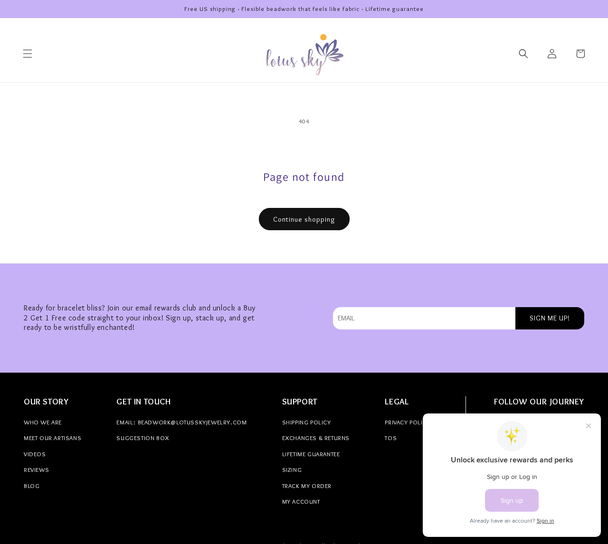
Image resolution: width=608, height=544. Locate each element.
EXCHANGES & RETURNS (316, 437)
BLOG (31, 485)
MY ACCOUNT (301, 501)
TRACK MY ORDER (307, 485)
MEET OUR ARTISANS (52, 437)
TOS (391, 437)
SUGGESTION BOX (142, 437)
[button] (27, 53)
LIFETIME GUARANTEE (311, 454)
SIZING (292, 469)
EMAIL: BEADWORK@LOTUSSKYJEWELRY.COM (181, 422)
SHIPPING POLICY (306, 422)
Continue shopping (304, 219)
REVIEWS (36, 469)
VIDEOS (35, 454)
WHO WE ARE (43, 422)
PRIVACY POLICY (407, 422)
